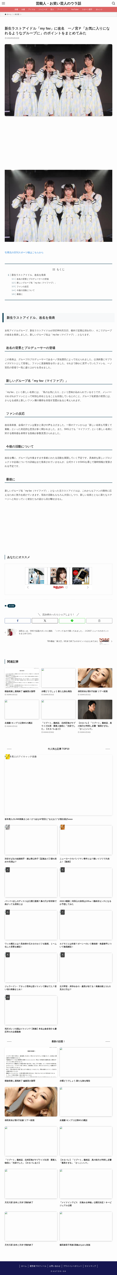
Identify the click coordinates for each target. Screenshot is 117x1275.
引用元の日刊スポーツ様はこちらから (24, 252)
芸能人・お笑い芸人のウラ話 (58, 3)
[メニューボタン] (3, 3)
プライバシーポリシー (72, 1266)
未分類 (11, 606)
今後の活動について (26, 290)
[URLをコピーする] (99, 620)
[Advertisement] (58, 145)
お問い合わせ (54, 1266)
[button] (18, 620)
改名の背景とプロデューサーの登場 (33, 279)
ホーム (24, 1266)
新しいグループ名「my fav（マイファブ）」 (37, 283)
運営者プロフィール (38, 1266)
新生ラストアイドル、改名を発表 (29, 275)
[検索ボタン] (113, 3)
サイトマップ (90, 1266)
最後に (20, 294)
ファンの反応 (23, 286)
